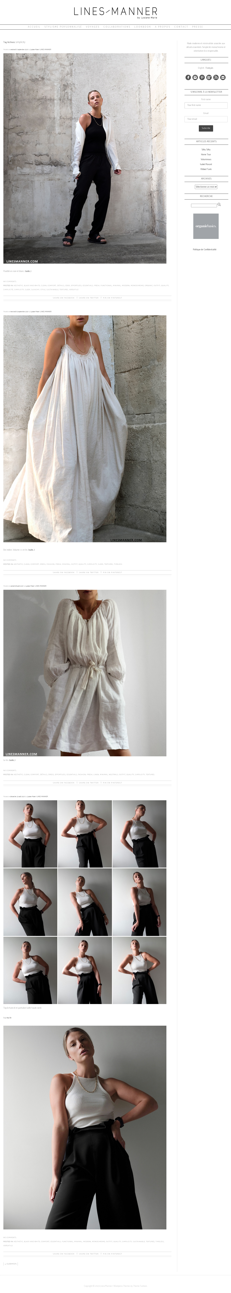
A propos (162, 27)
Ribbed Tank (206, 169)
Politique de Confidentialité (204, 249)
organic (149, 285)
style (42, 289)
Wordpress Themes (122, 1286)
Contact (181, 27)
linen (96, 774)
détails (60, 285)
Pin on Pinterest (112, 298)
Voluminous (206, 159)
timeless (118, 564)
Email (206, 113)
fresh (97, 285)
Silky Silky (206, 150)
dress (43, 564)
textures (64, 289)
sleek (27, 289)
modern (126, 285)
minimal (117, 285)
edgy (67, 285)
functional (106, 285)
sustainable (53, 289)
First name (206, 99)
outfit (157, 285)
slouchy (35, 289)
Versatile (73, 289)
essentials (88, 285)
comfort (52, 285)
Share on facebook (64, 298)
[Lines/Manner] (115, 23)
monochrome (137, 285)
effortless (76, 285)
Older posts (11, 1264)
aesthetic (18, 285)
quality (165, 285)
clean (44, 285)
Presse (197, 27)
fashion (51, 564)
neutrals (113, 774)
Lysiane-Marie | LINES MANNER (40, 49)
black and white (32, 285)
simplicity (19, 289)
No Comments (9, 281)
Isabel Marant (206, 164)
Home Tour (206, 154)
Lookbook (142, 27)
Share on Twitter (89, 298)
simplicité (8, 289)
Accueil (34, 27)
